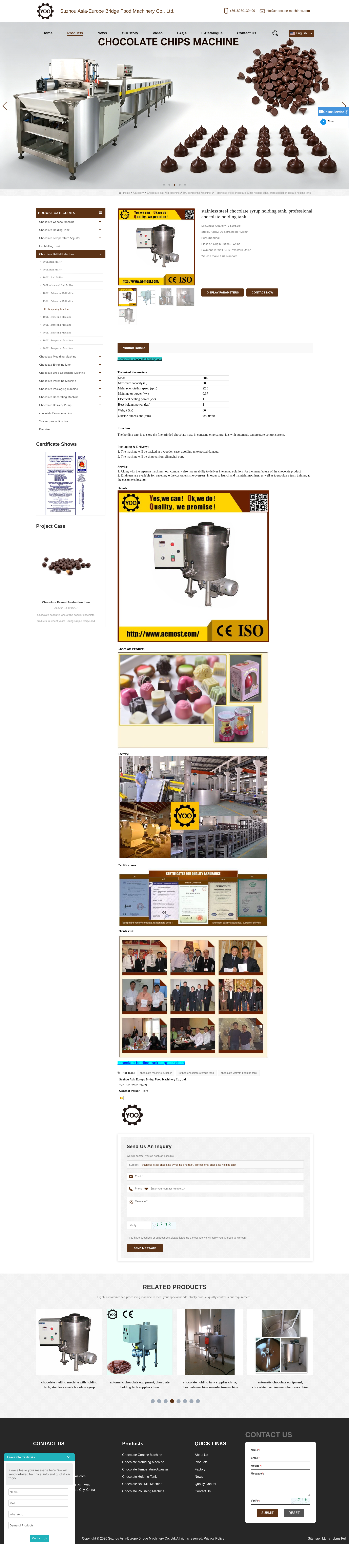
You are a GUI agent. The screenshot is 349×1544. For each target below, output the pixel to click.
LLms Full (339, 1538)
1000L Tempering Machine (58, 340)
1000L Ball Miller (53, 277)
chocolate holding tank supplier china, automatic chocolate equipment (210, 1385)
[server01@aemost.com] (121, 1098)
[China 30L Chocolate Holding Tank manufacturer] (281, 1342)
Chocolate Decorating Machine (59, 397)
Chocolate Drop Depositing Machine (62, 372)
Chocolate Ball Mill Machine (163, 192)
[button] (164, 185)
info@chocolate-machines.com (288, 11)
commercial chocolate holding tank (140, 359)
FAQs (182, 33)
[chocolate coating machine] (174, 105)
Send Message (145, 1248)
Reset (294, 1513)
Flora (330, 121)
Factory (200, 1469)
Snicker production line (53, 421)
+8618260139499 (242, 11)
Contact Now (262, 292)
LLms (326, 1538)
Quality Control (205, 1484)
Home (47, 33)
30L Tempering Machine (197, 192)
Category (138, 192)
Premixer (45, 429)
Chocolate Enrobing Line (55, 364)
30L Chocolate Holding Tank (281, 1382)
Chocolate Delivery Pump (55, 405)
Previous (37, 478)
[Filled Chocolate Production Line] (70, 564)
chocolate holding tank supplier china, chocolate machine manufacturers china (70, 1385)
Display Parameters (223, 292)
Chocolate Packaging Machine (58, 388)
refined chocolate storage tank (196, 1072)
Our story (130, 33)
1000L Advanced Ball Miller (58, 293)
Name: (255, 1449)
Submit (267, 1513)
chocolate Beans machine (55, 413)
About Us (201, 1455)
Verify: (255, 1500)
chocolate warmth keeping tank (239, 1072)
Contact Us (246, 33)
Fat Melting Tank (49, 246)
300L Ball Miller (52, 261)
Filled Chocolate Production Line (71, 602)
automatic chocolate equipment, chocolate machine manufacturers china (140, 1385)
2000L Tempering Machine (58, 348)
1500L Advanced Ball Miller (58, 301)
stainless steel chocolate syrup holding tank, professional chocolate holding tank (189, 1164)
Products (75, 33)
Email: (255, 1457)
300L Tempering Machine (57, 324)
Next (103, 478)
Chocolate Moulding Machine (57, 356)
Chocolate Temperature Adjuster (59, 238)
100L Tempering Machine (57, 316)
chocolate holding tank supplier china (151, 1063)
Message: (257, 1473)
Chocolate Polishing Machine (57, 380)
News (102, 33)
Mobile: (256, 1465)
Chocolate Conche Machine (57, 221)
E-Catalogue (212, 33)
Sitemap (314, 1538)
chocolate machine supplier (156, 1072)
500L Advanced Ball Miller (58, 285)
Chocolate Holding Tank (54, 229)
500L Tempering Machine (57, 332)
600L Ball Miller (52, 269)
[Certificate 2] (70, 483)
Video (158, 33)
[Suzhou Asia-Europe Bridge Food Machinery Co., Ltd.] (45, 11)
